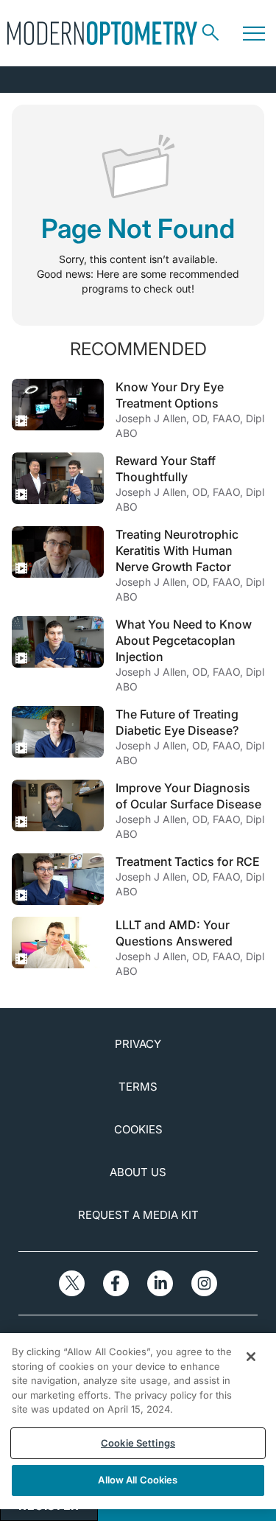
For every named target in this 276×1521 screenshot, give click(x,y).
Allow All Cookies (137, 1480)
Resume (58, 404)
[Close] (251, 1356)
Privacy (138, 1044)
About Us (138, 1172)
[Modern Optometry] (102, 33)
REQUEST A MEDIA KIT (138, 1215)
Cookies (138, 1129)
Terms (138, 1087)
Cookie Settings (138, 1443)
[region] (138, 1421)
